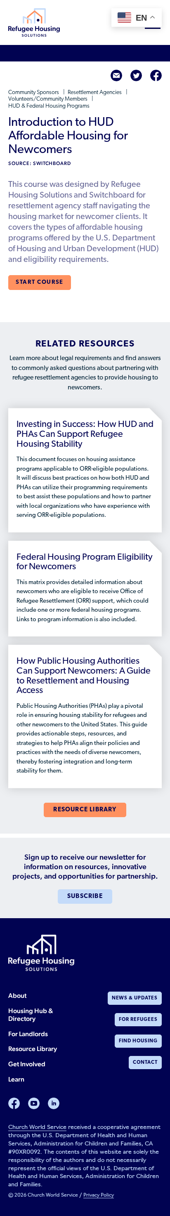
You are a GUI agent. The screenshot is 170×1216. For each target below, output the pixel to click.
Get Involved (26, 1064)
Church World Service (37, 1127)
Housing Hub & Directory (30, 1015)
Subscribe (85, 896)
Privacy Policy (98, 1195)
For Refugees (138, 1019)
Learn (16, 1079)
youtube (34, 1103)
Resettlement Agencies (95, 93)
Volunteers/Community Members (48, 99)
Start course (40, 282)
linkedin (53, 1103)
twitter (136, 75)
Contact (145, 1062)
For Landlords (28, 1034)
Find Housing (138, 1041)
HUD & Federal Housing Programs (49, 106)
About (17, 995)
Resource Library (32, 1049)
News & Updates (135, 998)
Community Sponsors (34, 93)
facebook (156, 75)
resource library (84, 810)
